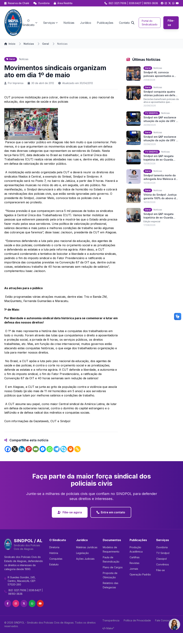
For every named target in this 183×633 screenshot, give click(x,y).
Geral (45, 43)
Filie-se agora (72, 512)
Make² (110, 628)
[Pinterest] (29, 449)
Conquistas (55, 558)
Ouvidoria (43, 3)
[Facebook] (8, 449)
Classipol (161, 558)
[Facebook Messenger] (42, 449)
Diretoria (54, 547)
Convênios (162, 564)
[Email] (36, 449)
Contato (124, 22)
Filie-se (171, 23)
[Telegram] (56, 449)
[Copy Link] (77, 449)
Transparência (110, 620)
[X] (15, 449)
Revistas (134, 563)
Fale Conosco (163, 620)
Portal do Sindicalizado (149, 22)
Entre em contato (113, 512)
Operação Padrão (140, 574)
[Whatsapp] (49, 449)
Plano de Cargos (113, 567)
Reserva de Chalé (18, 3)
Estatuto (54, 564)
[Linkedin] (22, 449)
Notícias (68, 22)
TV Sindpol (162, 553)
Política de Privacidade (137, 620)
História (53, 553)
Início (12, 43)
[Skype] (63, 449)
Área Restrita (64, 3)
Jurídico (85, 22)
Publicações (105, 22)
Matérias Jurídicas (86, 547)
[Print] (70, 449)
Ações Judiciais (85, 558)
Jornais (134, 568)
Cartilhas (135, 557)
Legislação (82, 553)
